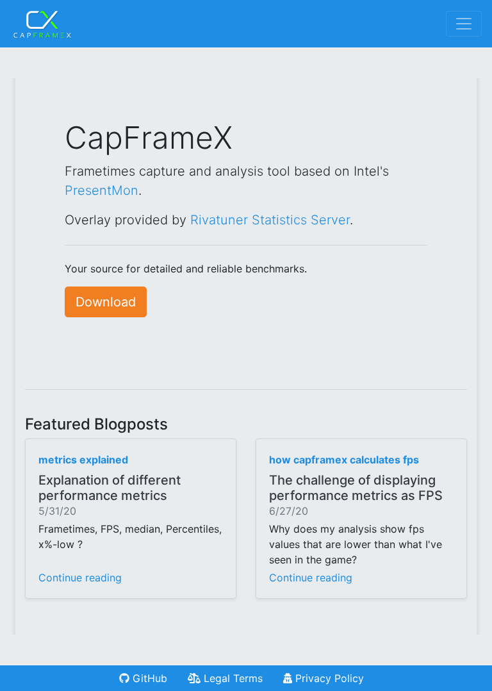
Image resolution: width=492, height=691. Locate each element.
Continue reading (80, 577)
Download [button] (106, 302)
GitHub (148, 678)
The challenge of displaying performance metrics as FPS (356, 487)
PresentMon (101, 190)
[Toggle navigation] (464, 24)
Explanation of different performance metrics (109, 487)
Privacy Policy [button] (328, 678)
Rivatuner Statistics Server (270, 220)
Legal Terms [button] (232, 678)
